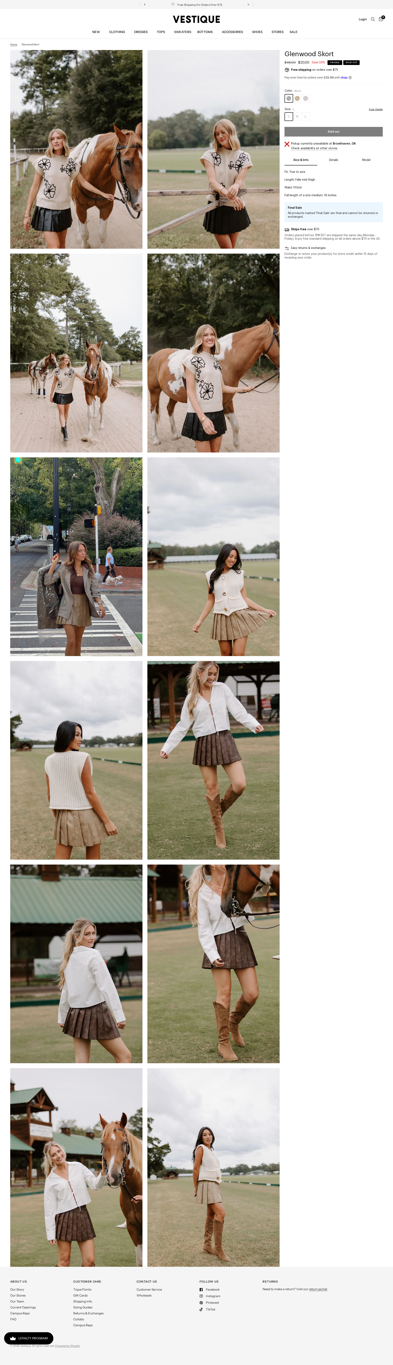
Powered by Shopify (67, 1345)
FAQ (13, 1319)
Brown (297, 98)
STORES (277, 32)
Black (289, 98)
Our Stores (18, 1295)
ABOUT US (18, 1281)
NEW (96, 32)
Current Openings (23, 1307)
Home (13, 44)
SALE (294, 32)
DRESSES (141, 32)
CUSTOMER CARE (87, 1281)
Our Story (17, 1289)
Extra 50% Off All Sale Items (198, 4)
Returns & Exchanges (88, 1313)
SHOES (257, 32)
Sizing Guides (82, 1307)
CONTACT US (147, 1281)
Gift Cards (80, 1295)
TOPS (161, 32)
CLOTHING (117, 32)
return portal (318, 1289)
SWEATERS (182, 32)
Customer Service (149, 1289)
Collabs (78, 1319)
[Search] (373, 19)
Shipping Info (82, 1301)
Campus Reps (20, 1313)
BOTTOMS (205, 32)
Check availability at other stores (314, 148)
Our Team (17, 1301)
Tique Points (82, 1289)
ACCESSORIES (232, 32)
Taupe (305, 98)
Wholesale (144, 1295)
